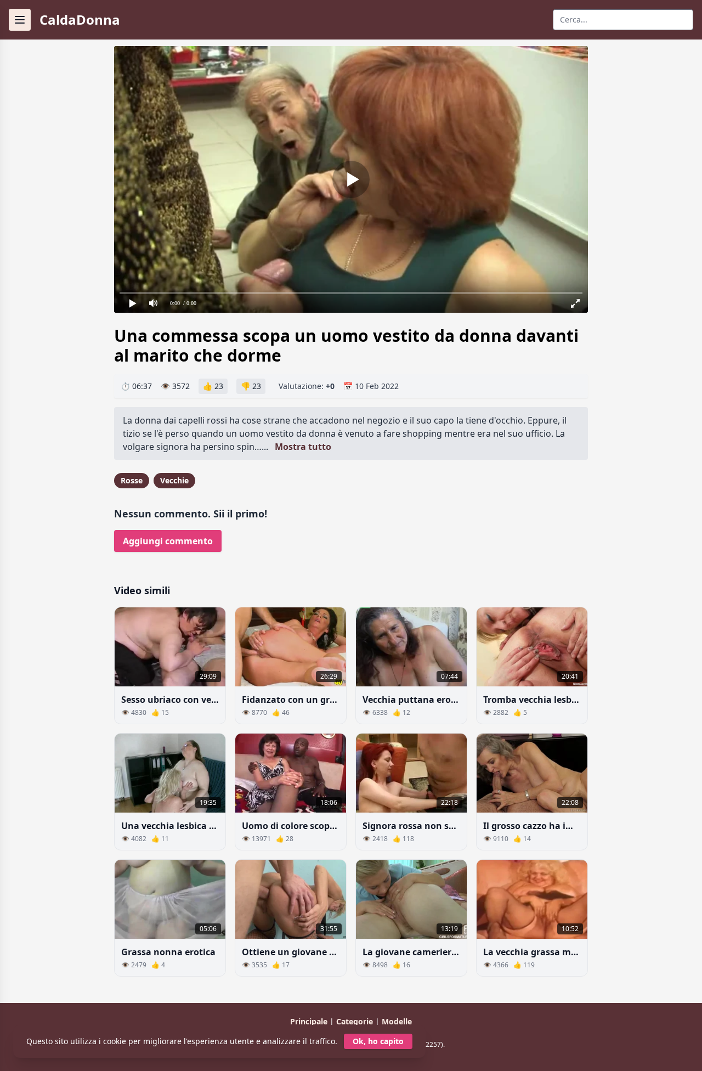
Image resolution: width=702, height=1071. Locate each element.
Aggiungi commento (168, 541)
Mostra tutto (303, 447)
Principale (310, 1021)
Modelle (397, 1021)
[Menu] (20, 20)
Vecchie (174, 480)
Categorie (355, 1021)
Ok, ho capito (378, 1041)
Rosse (132, 480)
